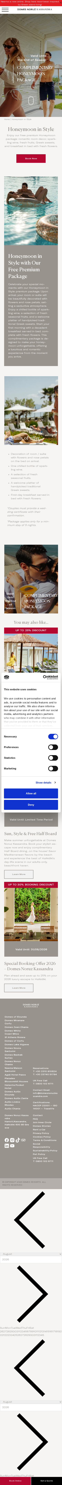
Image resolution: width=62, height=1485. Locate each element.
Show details (43, 782)
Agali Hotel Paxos (15, 1075)
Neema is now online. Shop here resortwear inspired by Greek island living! (30, 3)
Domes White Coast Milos (13, 1032)
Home (7, 119)
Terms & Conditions (44, 1140)
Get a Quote (46, 1481)
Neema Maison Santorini (13, 1069)
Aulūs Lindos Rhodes (12, 1103)
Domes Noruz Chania (13, 1062)
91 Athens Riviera (15, 1037)
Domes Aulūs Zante (16, 1098)
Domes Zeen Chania (16, 1027)
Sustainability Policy (45, 1151)
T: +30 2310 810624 (45, 1071)
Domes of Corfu (14, 1041)
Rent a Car (39, 1130)
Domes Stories (42, 1126)
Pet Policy (39, 1154)
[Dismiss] (61, 3)
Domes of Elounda (16, 1017)
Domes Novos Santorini (13, 1049)
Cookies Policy (41, 1137)
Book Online (15, 1481)
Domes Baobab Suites (14, 1056)
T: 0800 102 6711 (43, 1161)
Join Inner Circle (42, 1122)
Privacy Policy (41, 1133)
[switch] (53, 747)
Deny (31, 804)
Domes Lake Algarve (17, 1044)
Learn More (18, 874)
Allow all (31, 793)
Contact (38, 1115)
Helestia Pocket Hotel (14, 1086)
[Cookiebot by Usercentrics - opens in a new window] (43, 677)
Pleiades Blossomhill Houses (16, 1080)
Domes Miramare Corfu (14, 1022)
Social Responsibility (41, 1145)
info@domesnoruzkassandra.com (45, 1094)
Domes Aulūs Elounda (12, 1093)
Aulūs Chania (12, 1109)
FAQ (35, 1119)
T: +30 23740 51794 (45, 1074)
